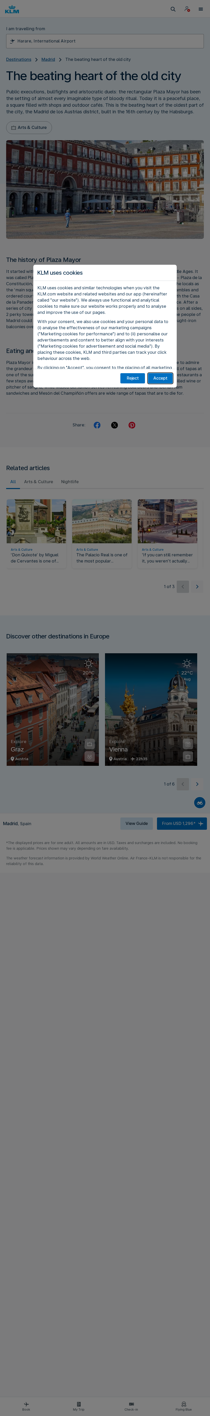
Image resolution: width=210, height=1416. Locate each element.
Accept (160, 378)
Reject (133, 378)
